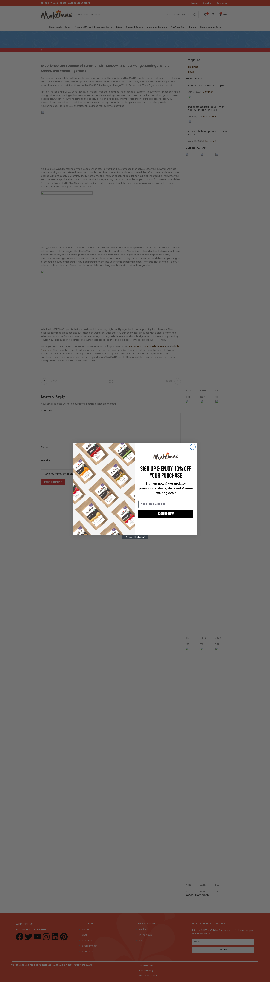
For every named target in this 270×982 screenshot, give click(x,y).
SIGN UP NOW (166, 514)
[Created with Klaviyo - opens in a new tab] (135, 537)
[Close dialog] (192, 447)
